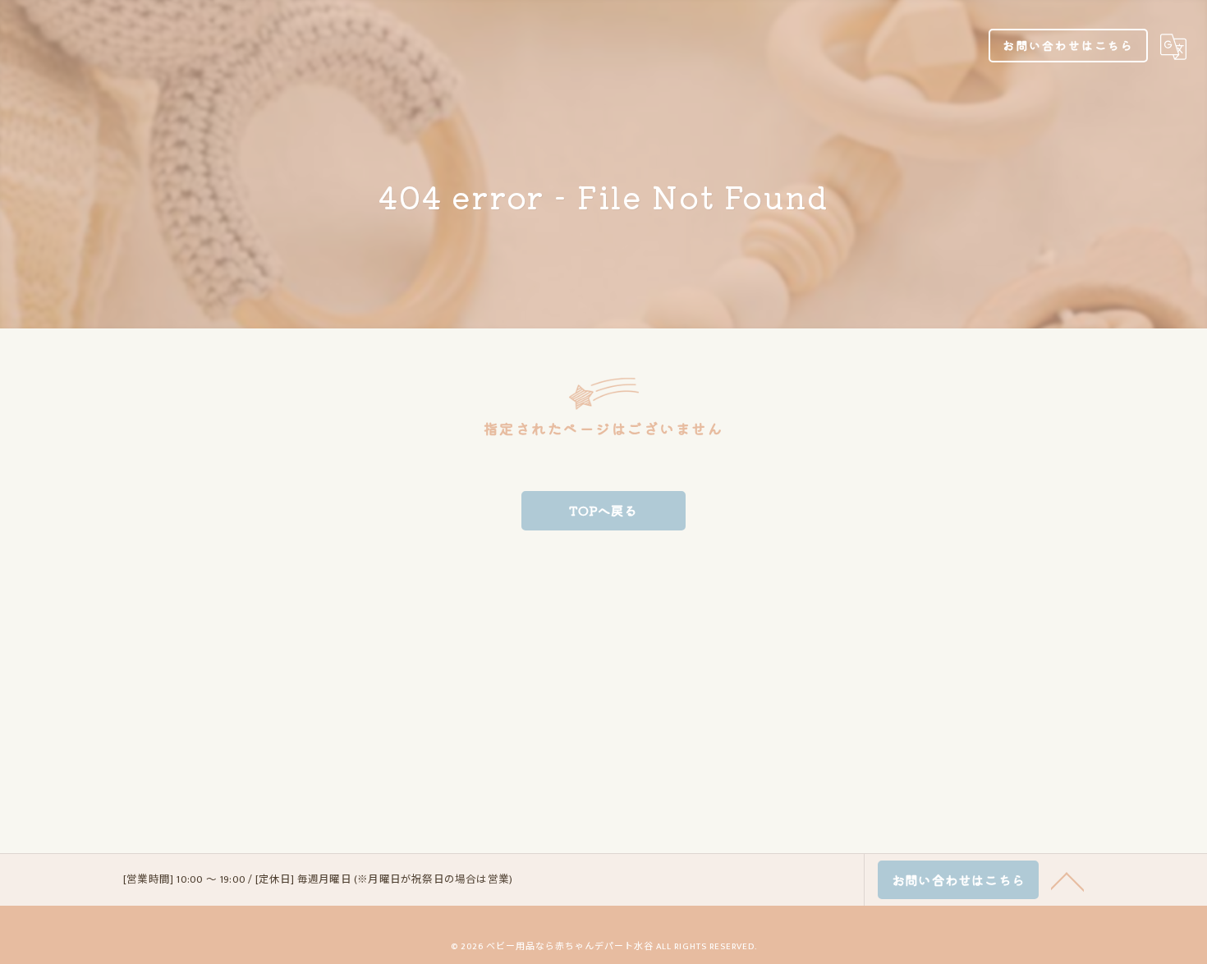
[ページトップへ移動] (1067, 880)
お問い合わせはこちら (1068, 45)
